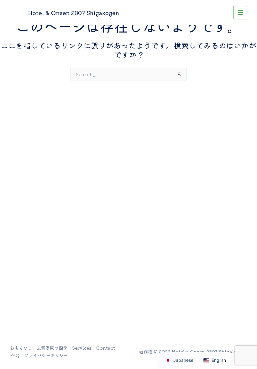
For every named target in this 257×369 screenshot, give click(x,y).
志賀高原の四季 (52, 348)
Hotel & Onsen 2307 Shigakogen (73, 12)
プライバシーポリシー (46, 355)
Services (82, 348)
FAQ (14, 355)
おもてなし (21, 348)
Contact (105, 348)
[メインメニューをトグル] (240, 12)
